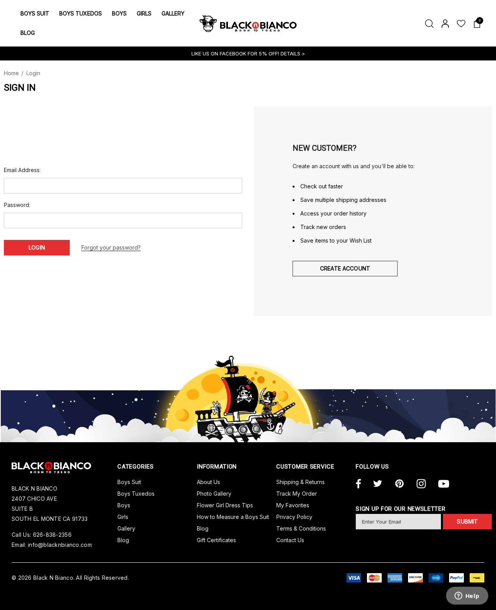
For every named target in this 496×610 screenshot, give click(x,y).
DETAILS (291, 53)
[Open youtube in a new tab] (443, 484)
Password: (17, 205)
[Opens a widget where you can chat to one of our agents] (467, 596)
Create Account (345, 268)
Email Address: (22, 170)
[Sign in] (445, 23)
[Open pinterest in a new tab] (399, 484)
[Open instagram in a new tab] (421, 484)
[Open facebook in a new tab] (357, 484)
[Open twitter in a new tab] (377, 484)
